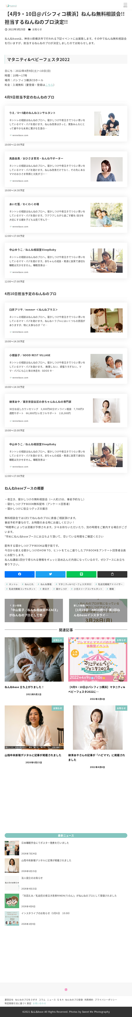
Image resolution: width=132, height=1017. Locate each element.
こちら (49, 85)
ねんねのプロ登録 (74, 999)
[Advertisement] (66, 805)
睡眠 (111, 588)
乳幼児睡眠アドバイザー (110, 584)
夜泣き (45, 588)
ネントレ (13, 584)
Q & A (60, 999)
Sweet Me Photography (96, 1011)
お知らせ (37, 29)
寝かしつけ (61, 588)
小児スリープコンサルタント (88, 588)
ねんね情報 (46, 584)
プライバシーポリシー (106, 999)
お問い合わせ (39, 1003)
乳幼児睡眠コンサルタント (22, 588)
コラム (42, 999)
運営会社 (9, 999)
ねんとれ (29, 584)
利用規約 (89, 999)
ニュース (51, 999)
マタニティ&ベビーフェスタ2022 (74, 584)
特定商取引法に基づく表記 (18, 1003)
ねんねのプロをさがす (26, 999)
